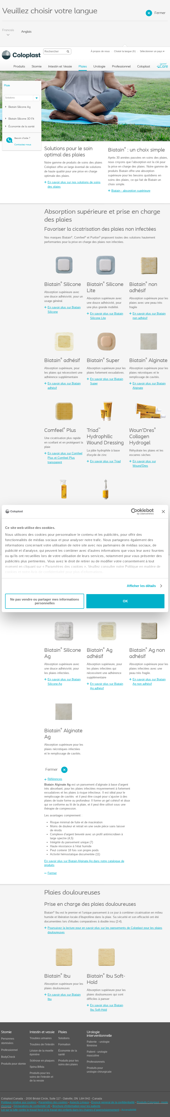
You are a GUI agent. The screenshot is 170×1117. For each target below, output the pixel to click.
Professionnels (96, 1061)
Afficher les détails (141, 586)
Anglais (26, 31)
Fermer (160, 13)
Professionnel (9, 1050)
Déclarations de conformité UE (32, 1106)
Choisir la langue (125, 51)
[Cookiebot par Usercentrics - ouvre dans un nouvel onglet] (134, 511)
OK (125, 601)
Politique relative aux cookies (18, 1102)
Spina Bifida (37, 1066)
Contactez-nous (23, 145)
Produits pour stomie (13, 1063)
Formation (64, 1044)
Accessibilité (128, 1109)
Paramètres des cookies (53, 1102)
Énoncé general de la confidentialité (113, 1102)
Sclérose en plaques (42, 1060)
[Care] (162, 66)
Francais (8, 30)
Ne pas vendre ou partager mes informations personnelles (44, 601)
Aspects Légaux (79, 1102)
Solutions (64, 1038)
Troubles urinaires (41, 1038)
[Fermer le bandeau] (163, 511)
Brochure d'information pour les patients (76, 1106)
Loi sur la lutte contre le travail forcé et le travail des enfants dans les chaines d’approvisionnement (60, 1109)
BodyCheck (8, 1056)
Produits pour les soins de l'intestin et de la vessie (41, 1077)
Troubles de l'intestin (42, 1044)
